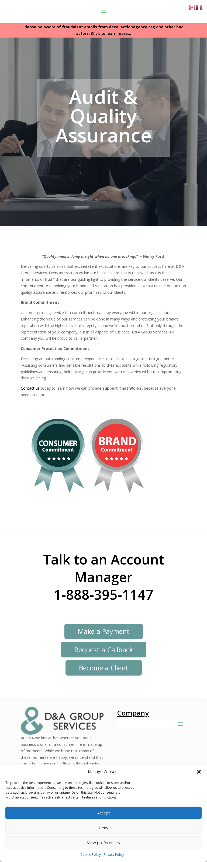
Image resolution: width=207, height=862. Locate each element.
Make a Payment (103, 631)
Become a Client (103, 667)
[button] (199, 771)
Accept (103, 813)
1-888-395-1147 (103, 594)
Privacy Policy (114, 854)
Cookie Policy (90, 854)
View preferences (103, 842)
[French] (199, 7)
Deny (103, 827)
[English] (192, 7)
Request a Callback (103, 649)
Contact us (30, 388)
